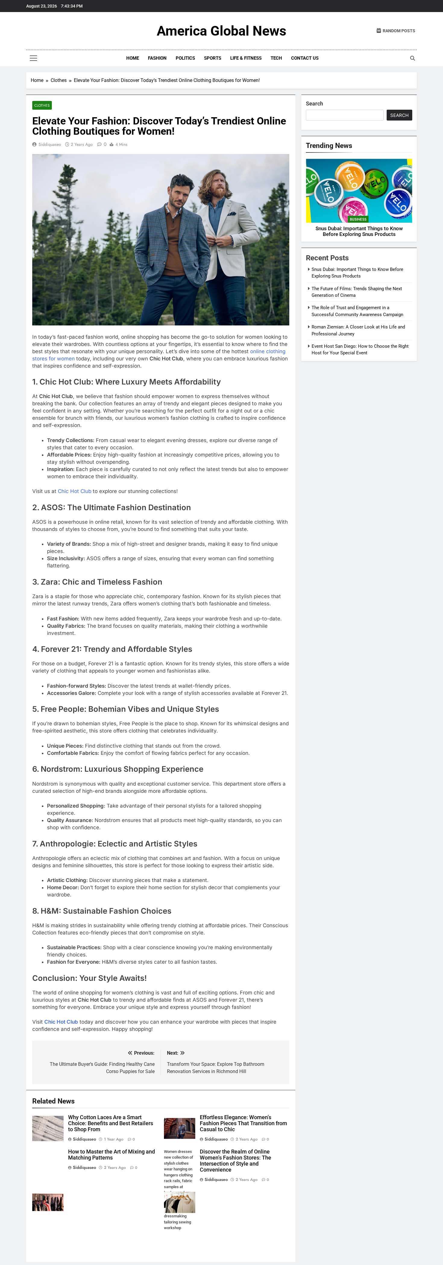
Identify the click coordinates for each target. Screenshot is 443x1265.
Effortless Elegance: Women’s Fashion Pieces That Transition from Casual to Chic (243, 1123)
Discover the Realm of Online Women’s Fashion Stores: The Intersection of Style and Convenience (235, 1161)
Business (358, 219)
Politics (185, 58)
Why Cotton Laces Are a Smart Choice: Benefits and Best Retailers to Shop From (110, 1123)
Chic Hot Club (74, 491)
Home (132, 58)
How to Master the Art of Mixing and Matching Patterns (111, 1155)
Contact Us (305, 58)
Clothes (42, 105)
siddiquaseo (50, 144)
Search (314, 103)
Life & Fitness (246, 58)
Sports (212, 58)
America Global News (221, 31)
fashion (157, 58)
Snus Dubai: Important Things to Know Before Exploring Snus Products (359, 231)
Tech (276, 58)
